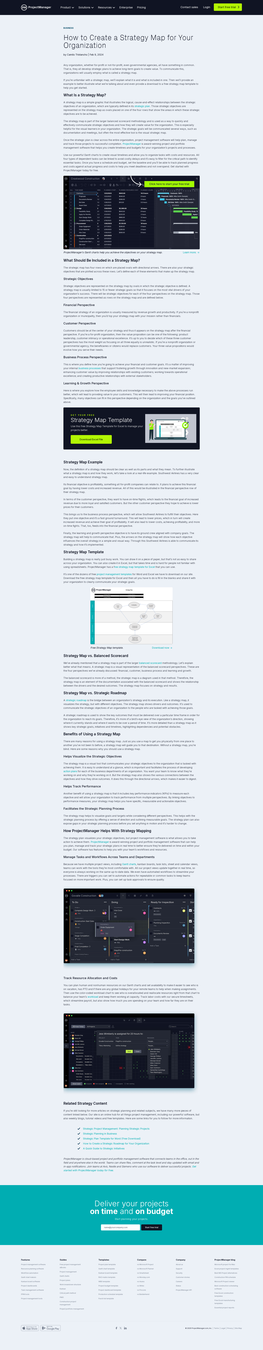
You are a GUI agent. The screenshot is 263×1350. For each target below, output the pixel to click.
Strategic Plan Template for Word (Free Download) (112, 1138)
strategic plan (142, 106)
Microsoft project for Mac (225, 1264)
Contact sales (189, 7)
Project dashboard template (109, 1290)
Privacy (230, 1328)
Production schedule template (110, 1294)
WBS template (104, 1281)
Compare (141, 1260)
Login (206, 7)
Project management (68, 1272)
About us (179, 1264)
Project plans (65, 1280)
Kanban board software (30, 1281)
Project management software (33, 1264)
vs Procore (141, 1290)
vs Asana (140, 1281)
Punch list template (106, 1299)
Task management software (32, 1290)
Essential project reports (224, 1308)
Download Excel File (91, 439)
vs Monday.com (143, 1277)
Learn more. (189, 252)
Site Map (238, 1328)
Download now (160, 647)
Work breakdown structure (70, 1284)
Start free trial (227, 7)
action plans (70, 771)
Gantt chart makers (28, 1277)
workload (93, 996)
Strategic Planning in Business (100, 1133)
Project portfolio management (72, 1309)
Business (68, 28)
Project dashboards (29, 1286)
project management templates (114, 574)
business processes (90, 368)
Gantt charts (129, 864)
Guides (63, 1260)
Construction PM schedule (225, 1277)
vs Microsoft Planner (145, 1269)
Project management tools (31, 1299)
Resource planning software (32, 1269)
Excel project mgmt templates (227, 1269)
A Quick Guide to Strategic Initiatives (104, 1148)
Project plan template (107, 1264)
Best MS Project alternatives (226, 1273)
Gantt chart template (106, 1269)
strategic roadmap (76, 700)
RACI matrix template (106, 1277)
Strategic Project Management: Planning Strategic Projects (116, 1128)
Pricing (141, 7)
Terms (216, 1328)
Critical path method (68, 1293)
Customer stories (183, 1277)
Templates (103, 1260)
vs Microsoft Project (145, 1264)
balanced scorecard (150, 663)
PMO (62, 1297)
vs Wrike (140, 1286)
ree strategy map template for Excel (135, 566)
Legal (223, 1328)
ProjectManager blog (225, 1260)
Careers (179, 1281)
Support (179, 1269)
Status (178, 1286)
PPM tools (25, 1294)
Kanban (63, 1289)
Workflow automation (29, 1273)
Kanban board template (107, 1273)
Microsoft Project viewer (224, 1281)
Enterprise (126, 7)
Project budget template (108, 1286)
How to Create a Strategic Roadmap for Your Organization (116, 1143)
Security (179, 1273)
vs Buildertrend (143, 1294)
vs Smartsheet (143, 1273)
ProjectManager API (184, 1290)
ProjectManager (132, 143)
